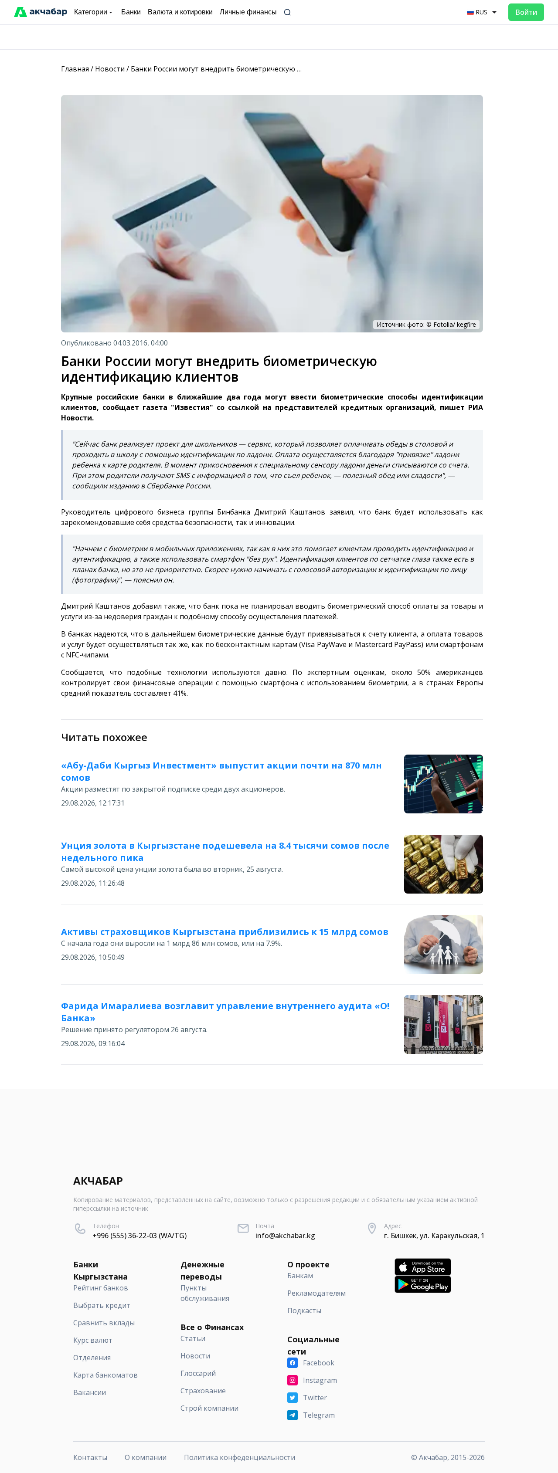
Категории (90, 12)
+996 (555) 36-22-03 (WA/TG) (139, 1235)
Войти (526, 12)
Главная (75, 69)
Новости (110, 69)
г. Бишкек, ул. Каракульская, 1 (434, 1235)
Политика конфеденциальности (239, 1457)
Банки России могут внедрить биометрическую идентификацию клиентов (260, 69)
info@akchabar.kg (285, 1235)
